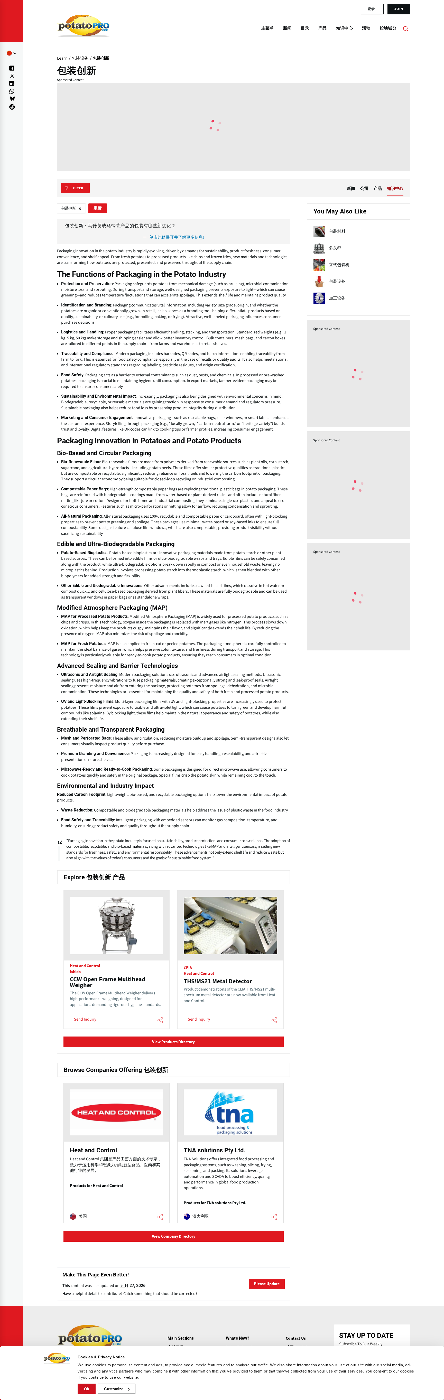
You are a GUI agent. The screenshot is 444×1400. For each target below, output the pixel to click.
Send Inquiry (85, 1019)
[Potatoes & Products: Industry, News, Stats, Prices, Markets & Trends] (83, 28)
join (398, 9)
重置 (98, 208)
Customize (113, 1389)
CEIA (188, 968)
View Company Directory (173, 1236)
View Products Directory (173, 1042)
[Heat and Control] (116, 1153)
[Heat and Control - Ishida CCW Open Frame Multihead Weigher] (116, 959)
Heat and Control (85, 966)
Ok (86, 1389)
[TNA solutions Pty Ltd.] (230, 1153)
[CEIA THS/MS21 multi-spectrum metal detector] (230, 959)
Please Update (267, 1284)
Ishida (75, 972)
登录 (371, 9)
